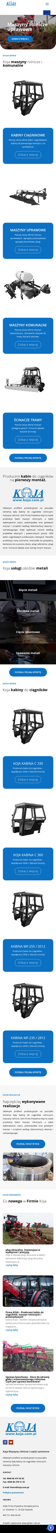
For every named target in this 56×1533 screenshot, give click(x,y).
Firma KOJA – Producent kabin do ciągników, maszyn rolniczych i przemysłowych (25, 1314)
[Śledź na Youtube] (11, 1442)
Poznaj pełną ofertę (28, 458)
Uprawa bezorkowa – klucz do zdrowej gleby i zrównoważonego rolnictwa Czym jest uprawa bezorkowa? (27, 1379)
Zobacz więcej (20, 39)
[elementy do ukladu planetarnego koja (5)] (28, 1180)
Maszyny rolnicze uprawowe (27, 26)
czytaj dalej (12, 1265)
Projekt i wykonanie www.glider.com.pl (21, 1523)
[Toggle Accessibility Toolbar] (51, 1528)
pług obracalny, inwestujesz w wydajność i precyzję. (23, 1251)
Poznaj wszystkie (28, 1144)
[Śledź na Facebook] (5, 1442)
